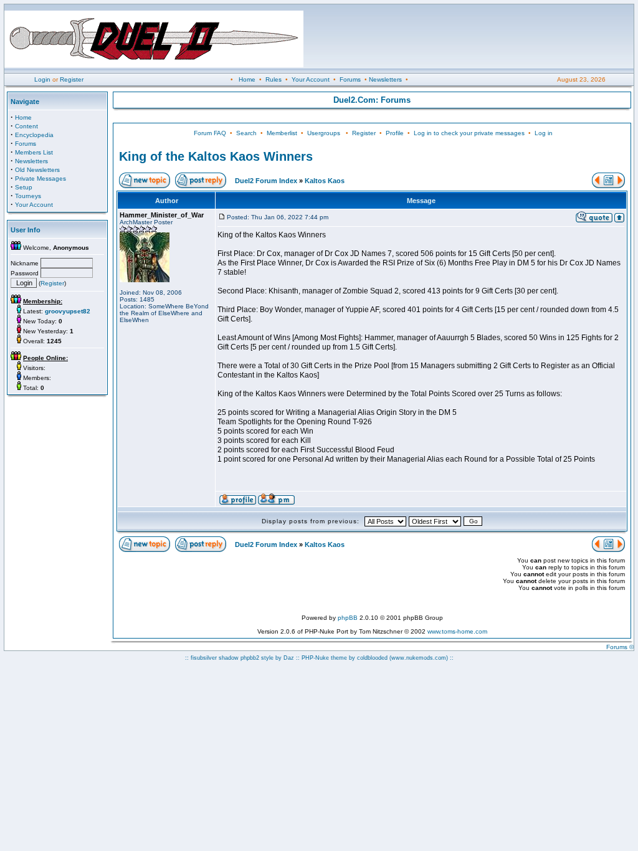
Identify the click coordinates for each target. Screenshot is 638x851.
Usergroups (323, 133)
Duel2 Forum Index (266, 180)
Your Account (311, 79)
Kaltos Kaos (325, 180)
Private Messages (40, 178)
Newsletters (385, 79)
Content (26, 126)
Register (71, 79)
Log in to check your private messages (469, 133)
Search (246, 133)
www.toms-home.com (457, 631)
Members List (34, 152)
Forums (350, 79)
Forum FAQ (210, 133)
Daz (288, 658)
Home (247, 79)
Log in (544, 133)
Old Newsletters (37, 169)
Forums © (620, 647)
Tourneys (28, 196)
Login (42, 79)
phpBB (348, 617)
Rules (273, 79)
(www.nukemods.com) (418, 658)
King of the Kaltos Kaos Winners (216, 156)
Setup (23, 187)
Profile (395, 133)
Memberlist (282, 133)
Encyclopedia (34, 134)
